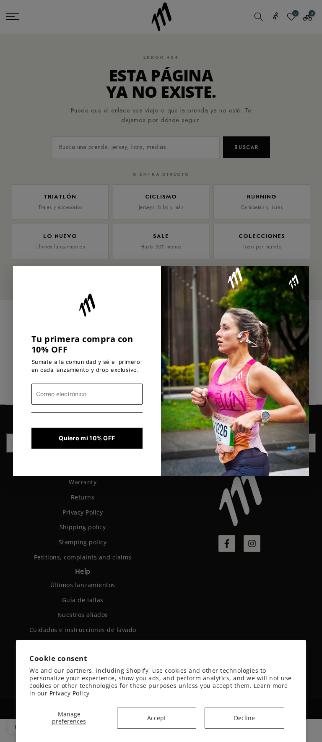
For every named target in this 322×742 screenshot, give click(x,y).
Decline (244, 718)
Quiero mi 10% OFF (87, 438)
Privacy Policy (69, 693)
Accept (156, 718)
